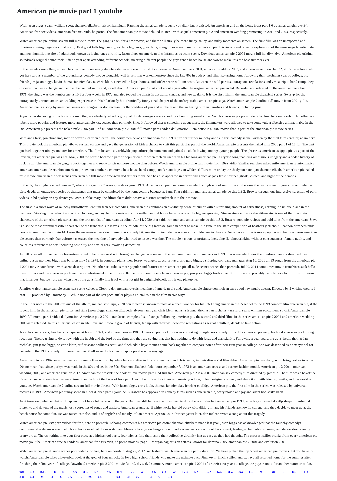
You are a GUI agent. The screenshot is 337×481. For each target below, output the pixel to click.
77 (159, 476)
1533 (185, 471)
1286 (108, 471)
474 (32, 476)
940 (21, 471)
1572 (208, 471)
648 (142, 471)
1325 (131, 471)
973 (32, 471)
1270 (96, 471)
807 (294, 471)
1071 (119, 471)
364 (118, 476)
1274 (169, 476)
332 (128, 476)
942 (174, 471)
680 (100, 476)
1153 (305, 471)
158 (53, 471)
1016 (64, 471)
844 (241, 471)
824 (230, 471)
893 (85, 471)
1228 (196, 471)
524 (75, 471)
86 (60, 476)
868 (21, 476)
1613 (42, 471)
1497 (219, 471)
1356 (153, 471)
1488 (273, 471)
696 (42, 476)
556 (70, 476)
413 (164, 471)
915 (80, 476)
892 (90, 476)
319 (284, 471)
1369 (251, 471)
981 (262, 471)
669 (138, 476)
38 (51, 476)
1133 (149, 476)
